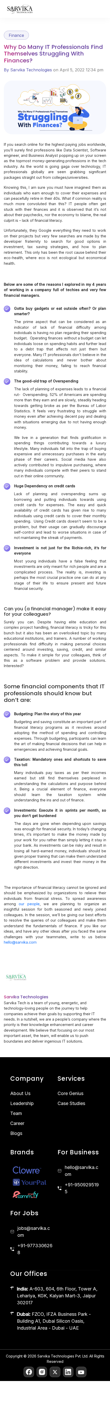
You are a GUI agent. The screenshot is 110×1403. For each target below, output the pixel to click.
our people (29, 904)
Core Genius (70, 1093)
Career (17, 1123)
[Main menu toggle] (100, 9)
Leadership (22, 1103)
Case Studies (71, 1103)
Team (16, 1113)
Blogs (16, 1133)
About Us (20, 1093)
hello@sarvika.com (20, 942)
